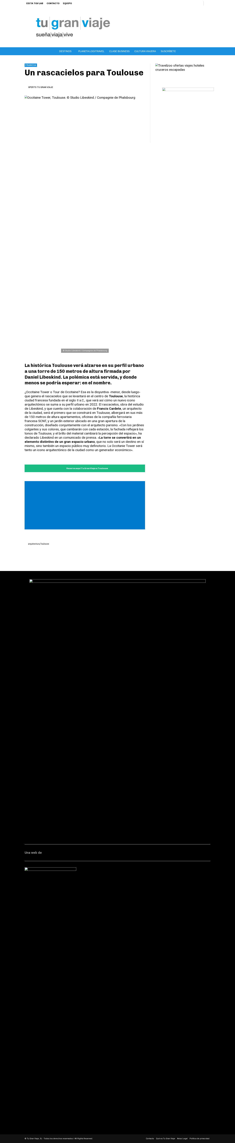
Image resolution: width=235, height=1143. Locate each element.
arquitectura (34, 544)
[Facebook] (171, 3)
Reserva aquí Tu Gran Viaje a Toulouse (87, 468)
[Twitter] (193, 3)
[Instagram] (176, 3)
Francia (30, 65)
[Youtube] (199, 3)
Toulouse (44, 544)
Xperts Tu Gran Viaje (40, 87)
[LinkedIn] (182, 3)
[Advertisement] (85, 506)
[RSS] (188, 3)
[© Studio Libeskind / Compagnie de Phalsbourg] (85, 225)
